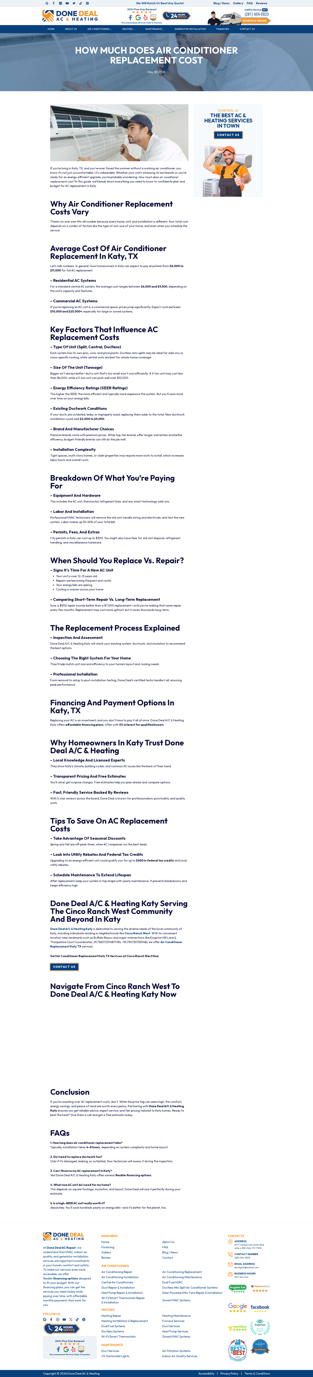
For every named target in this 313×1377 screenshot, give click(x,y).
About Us (71, 29)
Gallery (238, 3)
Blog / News (222, 3)
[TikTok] (81, 3)
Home (51, 29)
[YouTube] (67, 3)
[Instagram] (60, 3)
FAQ (250, 3)
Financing (222, 29)
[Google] (47, 3)
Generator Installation (190, 29)
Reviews (261, 3)
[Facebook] (54, 3)
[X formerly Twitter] (74, 3)
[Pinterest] (87, 3)
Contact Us (247, 29)
